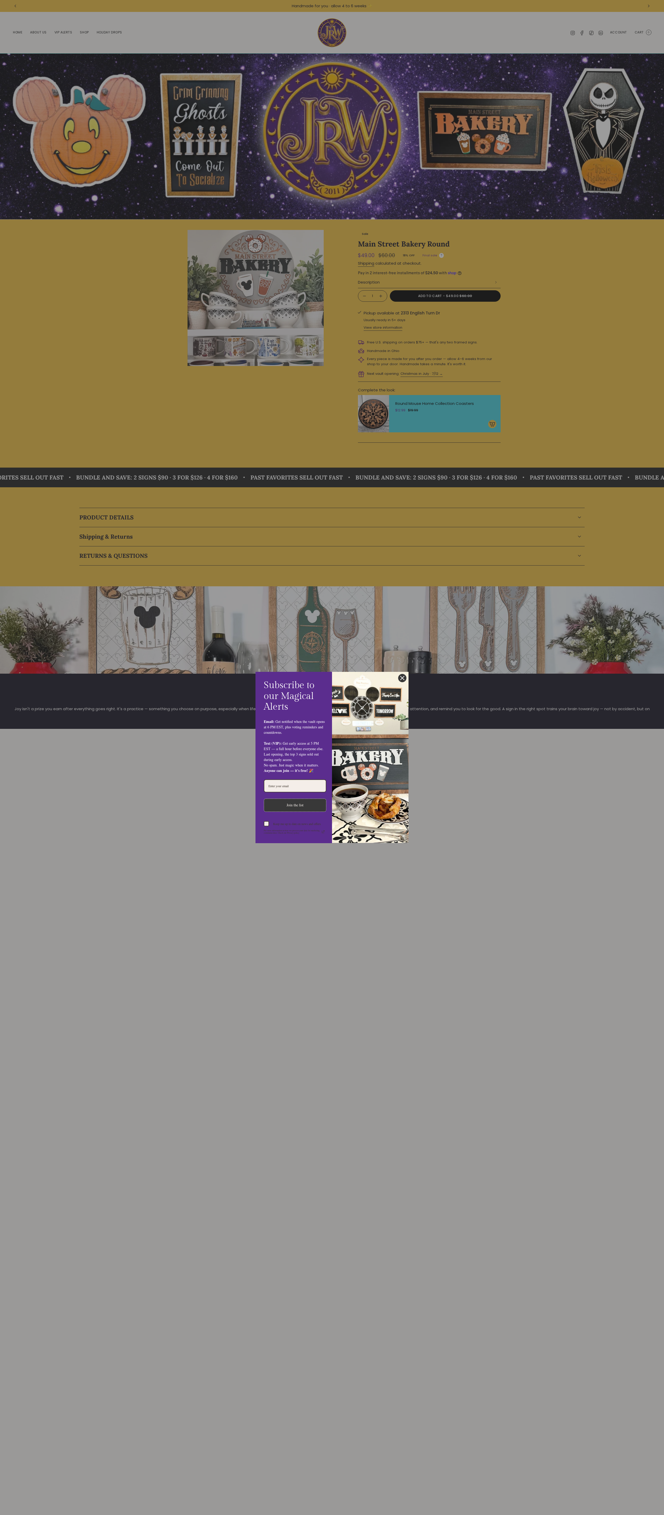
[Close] (402, 678)
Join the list (295, 804)
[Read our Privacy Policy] (323, 832)
